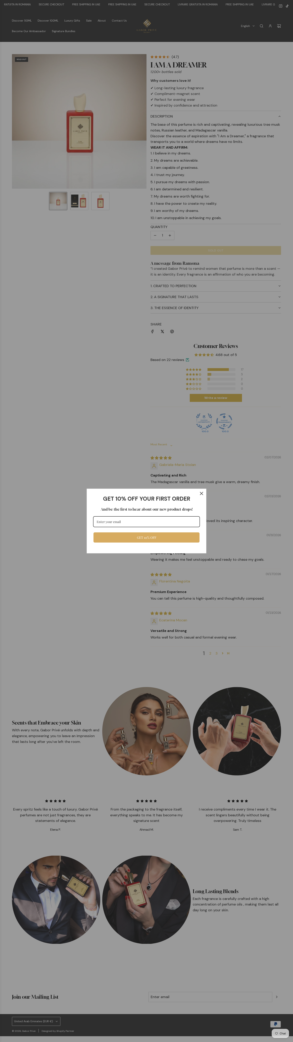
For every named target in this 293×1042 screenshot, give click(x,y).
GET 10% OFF (146, 537)
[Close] (201, 493)
